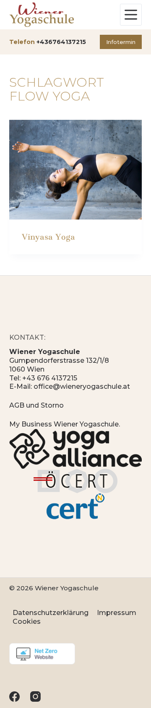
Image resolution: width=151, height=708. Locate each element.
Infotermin (120, 42)
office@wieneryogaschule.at (82, 386)
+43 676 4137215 (49, 378)
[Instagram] (35, 696)
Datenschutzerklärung (51, 613)
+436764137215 (61, 42)
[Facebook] (14, 696)
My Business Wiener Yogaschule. (64, 424)
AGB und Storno (36, 405)
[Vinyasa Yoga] (75, 170)
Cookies (27, 621)
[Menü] (131, 15)
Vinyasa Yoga (48, 237)
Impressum (116, 613)
